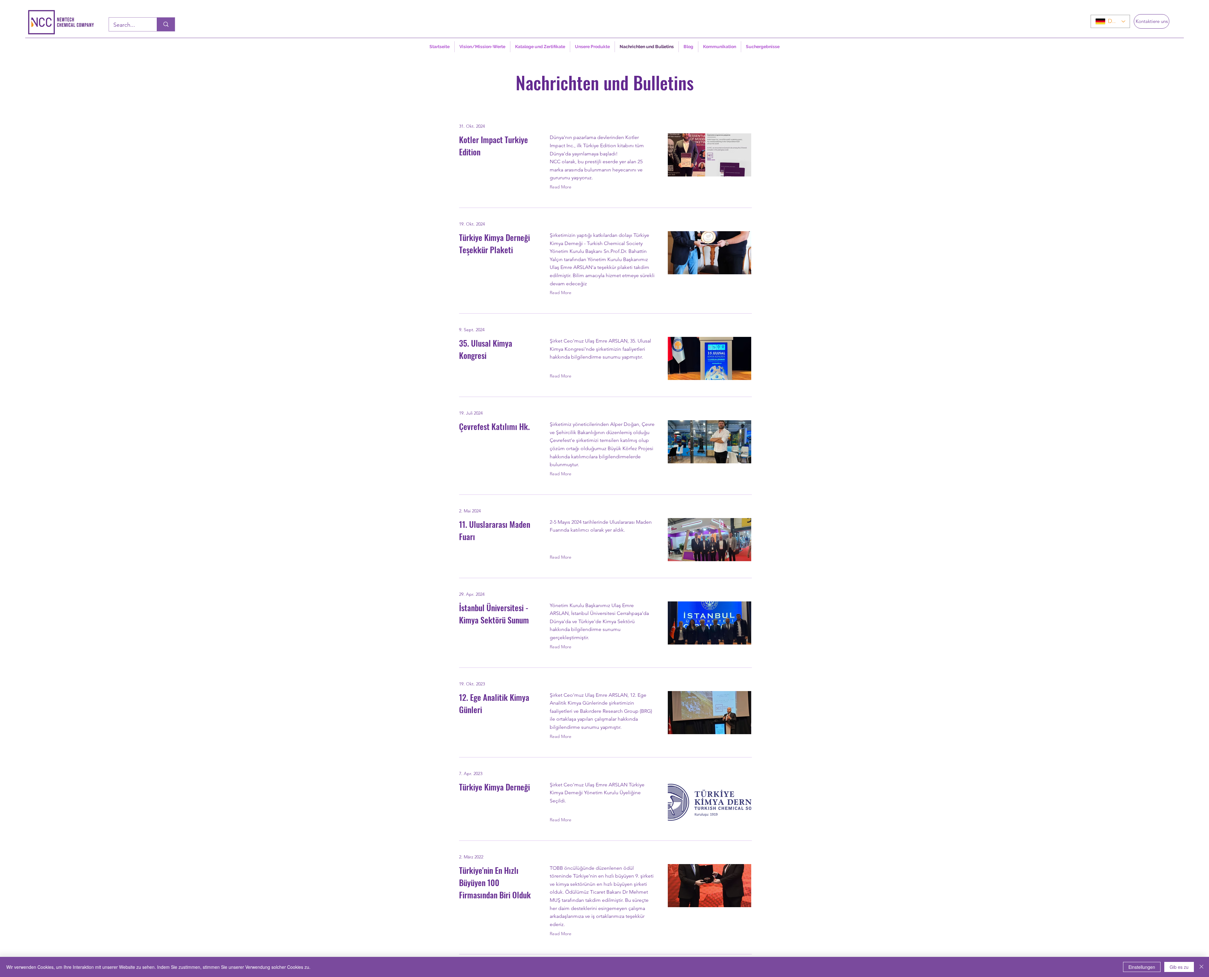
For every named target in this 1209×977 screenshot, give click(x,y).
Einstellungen (1141, 967)
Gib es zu (1179, 967)
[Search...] (166, 24)
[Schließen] (1201, 967)
